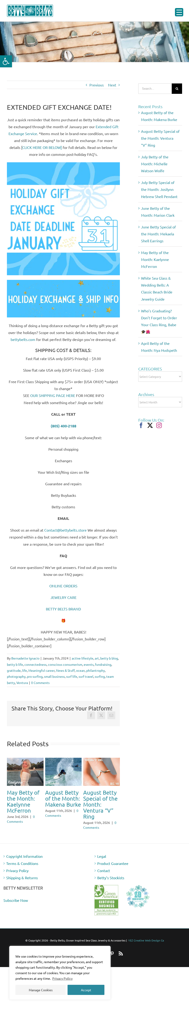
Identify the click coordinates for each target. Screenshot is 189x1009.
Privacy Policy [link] (62, 978)
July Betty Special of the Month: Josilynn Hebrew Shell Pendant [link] (62, 807)
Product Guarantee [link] (112, 869)
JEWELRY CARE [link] (63, 597)
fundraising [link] (103, 664)
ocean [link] (80, 670)
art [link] (97, 658)
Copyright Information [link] (24, 862)
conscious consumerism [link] (65, 664)
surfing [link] (100, 676)
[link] (6, 61)
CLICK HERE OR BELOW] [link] (42, 147)
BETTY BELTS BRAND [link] (63, 609)
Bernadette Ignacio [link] (25, 658)
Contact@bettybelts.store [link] (65, 530)
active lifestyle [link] (82, 658)
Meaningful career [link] (41, 670)
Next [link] (112, 85)
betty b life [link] (15, 664)
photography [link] (16, 676)
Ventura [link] (22, 683)
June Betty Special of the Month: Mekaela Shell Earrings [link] (158, 234)
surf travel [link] (86, 676)
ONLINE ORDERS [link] (63, 585)
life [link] (24, 670)
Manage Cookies (41, 990)
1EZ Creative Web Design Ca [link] (146, 946)
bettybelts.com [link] (23, 339)
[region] (60, 973)
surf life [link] (71, 676)
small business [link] (54, 676)
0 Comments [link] (40, 683)
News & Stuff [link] (65, 670)
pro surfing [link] (35, 676)
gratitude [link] (14, 670)
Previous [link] (96, 85)
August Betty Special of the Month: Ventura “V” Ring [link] (160, 138)
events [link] (89, 664)
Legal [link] (101, 862)
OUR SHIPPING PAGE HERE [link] (52, 395)
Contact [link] (103, 876)
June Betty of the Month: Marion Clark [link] (100, 798)
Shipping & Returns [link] (22, 883)
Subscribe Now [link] (15, 906)
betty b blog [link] (109, 658)
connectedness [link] (35, 664)
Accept (86, 990)
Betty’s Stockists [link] (110, 883)
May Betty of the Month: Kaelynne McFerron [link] (155, 259)
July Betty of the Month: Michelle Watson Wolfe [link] (24, 801)
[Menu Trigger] (179, 12)
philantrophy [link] (95, 670)
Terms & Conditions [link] (22, 869)
